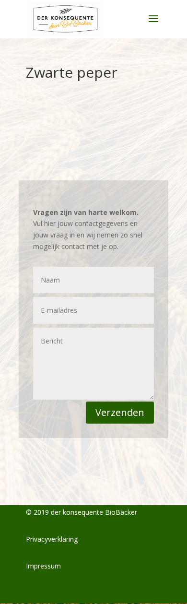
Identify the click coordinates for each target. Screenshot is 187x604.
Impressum (43, 565)
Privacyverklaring (52, 539)
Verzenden (119, 412)
